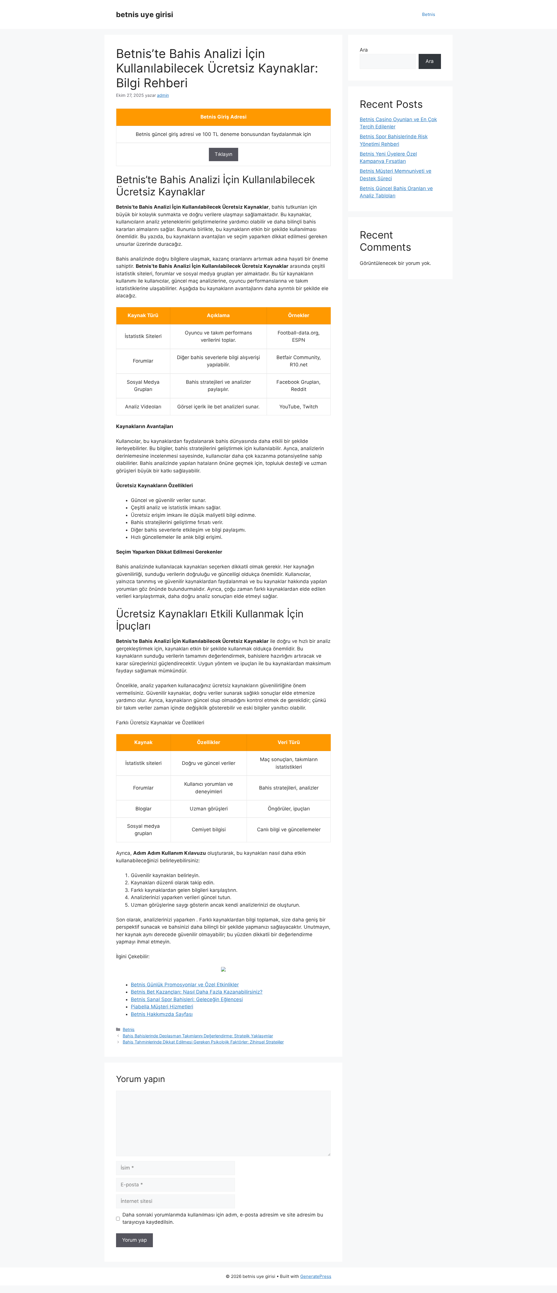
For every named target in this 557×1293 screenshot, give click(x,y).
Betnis (428, 14)
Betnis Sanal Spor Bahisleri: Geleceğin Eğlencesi (187, 999)
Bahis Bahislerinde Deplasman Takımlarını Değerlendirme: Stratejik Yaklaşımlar (198, 1035)
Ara (364, 50)
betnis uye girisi (144, 14)
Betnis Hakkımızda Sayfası (162, 1014)
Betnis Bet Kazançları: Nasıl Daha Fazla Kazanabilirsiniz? (197, 992)
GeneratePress (315, 1276)
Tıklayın (223, 154)
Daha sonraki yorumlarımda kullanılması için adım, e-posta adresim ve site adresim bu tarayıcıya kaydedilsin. (222, 1218)
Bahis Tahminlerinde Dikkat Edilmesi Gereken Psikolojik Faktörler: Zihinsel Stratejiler (203, 1041)
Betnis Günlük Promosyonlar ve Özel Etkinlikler (185, 985)
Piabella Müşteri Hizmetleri (162, 1007)
